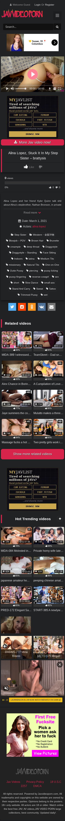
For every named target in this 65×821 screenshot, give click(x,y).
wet (45, 294)
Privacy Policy (35, 781)
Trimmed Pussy (29, 294)
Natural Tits (33, 264)
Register (49, 4)
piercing (33, 270)
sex (57, 276)
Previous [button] (5, 646)
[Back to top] (54, 810)
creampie (15, 246)
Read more (31, 212)
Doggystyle (51, 246)
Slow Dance (31, 282)
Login (37, 4)
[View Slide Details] (16, 647)
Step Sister (20, 234)
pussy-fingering (17, 276)
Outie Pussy (16, 270)
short (16, 282)
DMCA (37, 786)
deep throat (33, 246)
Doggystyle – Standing (24, 252)
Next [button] (59, 646)
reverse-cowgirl (40, 276)
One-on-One (52, 264)
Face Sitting (49, 252)
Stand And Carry (21, 288)
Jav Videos (13, 781)
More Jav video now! (34, 142)
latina (31, 258)
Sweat (39, 288)
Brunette (54, 240)
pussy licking (51, 270)
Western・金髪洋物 (43, 234)
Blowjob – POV (17, 240)
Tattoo (52, 288)
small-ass (49, 282)
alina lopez (39, 226)
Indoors (18, 258)
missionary (15, 264)
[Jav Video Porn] (29, 14)
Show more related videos (32, 454)
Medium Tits (47, 258)
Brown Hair (37, 240)
